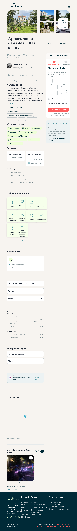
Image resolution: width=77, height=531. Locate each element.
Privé (65, 81)
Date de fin (64, 84)
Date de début (52, 85)
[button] (38, 21)
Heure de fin (64, 91)
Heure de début (52, 91)
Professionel (57, 81)
